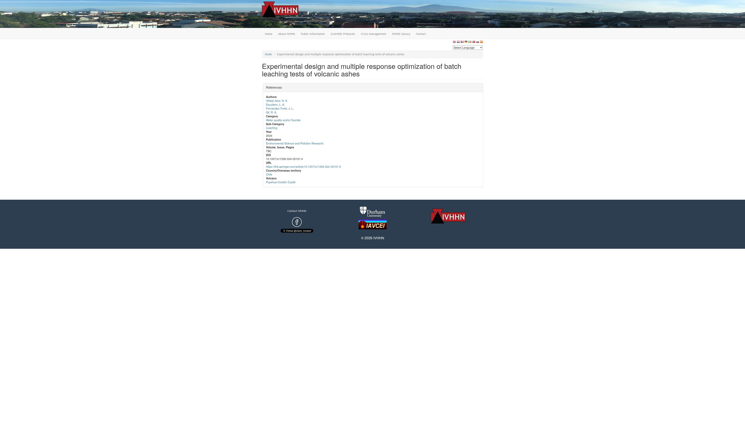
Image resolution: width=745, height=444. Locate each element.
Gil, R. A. (271, 112)
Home (268, 34)
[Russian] (477, 42)
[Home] (286, 9)
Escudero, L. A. (275, 104)
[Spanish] (481, 42)
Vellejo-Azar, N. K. (277, 101)
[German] (466, 42)
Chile (269, 174)
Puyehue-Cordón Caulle (280, 182)
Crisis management (373, 34)
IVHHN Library (401, 34)
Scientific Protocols (343, 34)
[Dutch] (458, 42)
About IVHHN (286, 34)
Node (268, 54)
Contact (421, 34)
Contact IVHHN (296, 211)
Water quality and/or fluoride (283, 120)
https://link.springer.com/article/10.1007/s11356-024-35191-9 (303, 166)
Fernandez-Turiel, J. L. (280, 108)
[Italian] (469, 42)
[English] (454, 42)
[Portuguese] (473, 42)
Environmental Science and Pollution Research (294, 143)
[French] (462, 42)
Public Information (313, 34)
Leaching (271, 128)
